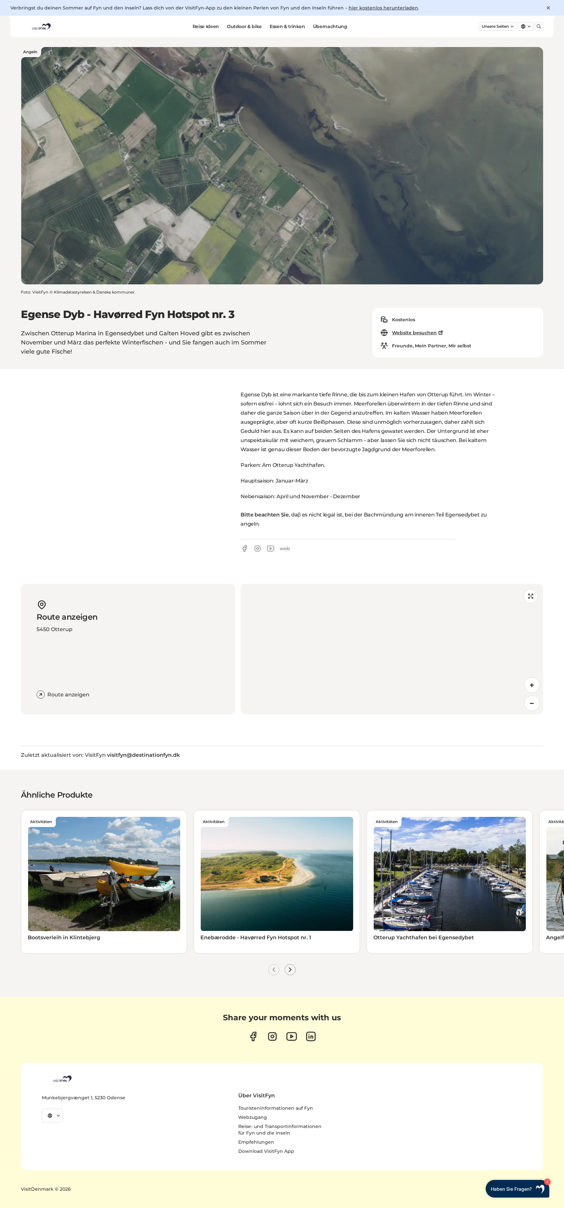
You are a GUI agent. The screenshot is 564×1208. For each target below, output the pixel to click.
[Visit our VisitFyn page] (253, 1036)
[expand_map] (531, 596)
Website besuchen (414, 333)
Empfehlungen (256, 1142)
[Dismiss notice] (548, 8)
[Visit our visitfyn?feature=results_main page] (291, 1036)
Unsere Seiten (495, 26)
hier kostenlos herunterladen (383, 8)
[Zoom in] (532, 685)
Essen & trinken (287, 26)
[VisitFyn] (62, 1079)
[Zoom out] (532, 703)
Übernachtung (330, 26)
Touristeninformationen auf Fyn (275, 1108)
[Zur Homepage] (41, 26)
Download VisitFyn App (266, 1151)
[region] (392, 649)
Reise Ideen (206, 26)
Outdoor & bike (244, 26)
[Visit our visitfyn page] (272, 1036)
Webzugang (252, 1117)
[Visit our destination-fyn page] (311, 1036)
